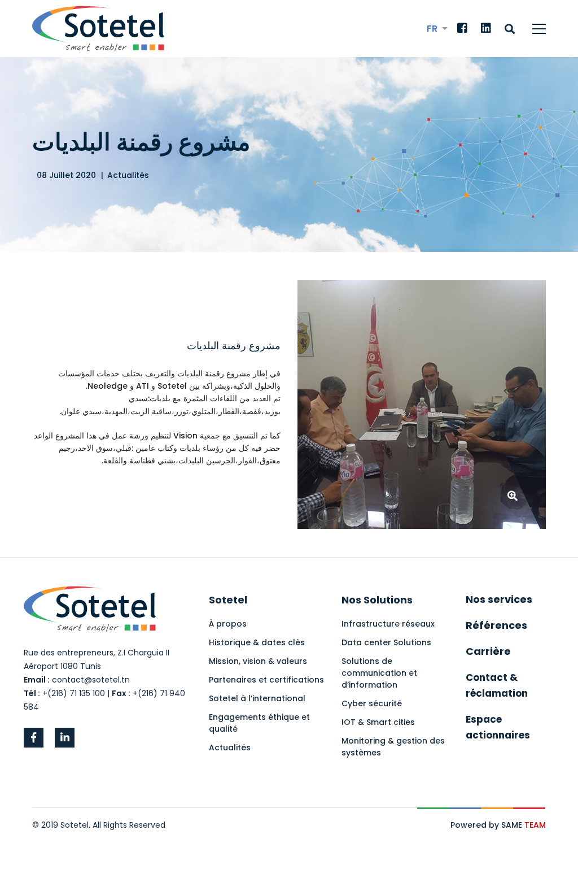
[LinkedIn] (486, 29)
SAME (523, 825)
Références (496, 625)
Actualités (128, 175)
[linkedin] (65, 738)
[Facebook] (462, 29)
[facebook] (33, 738)
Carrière (488, 651)
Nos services (499, 599)
